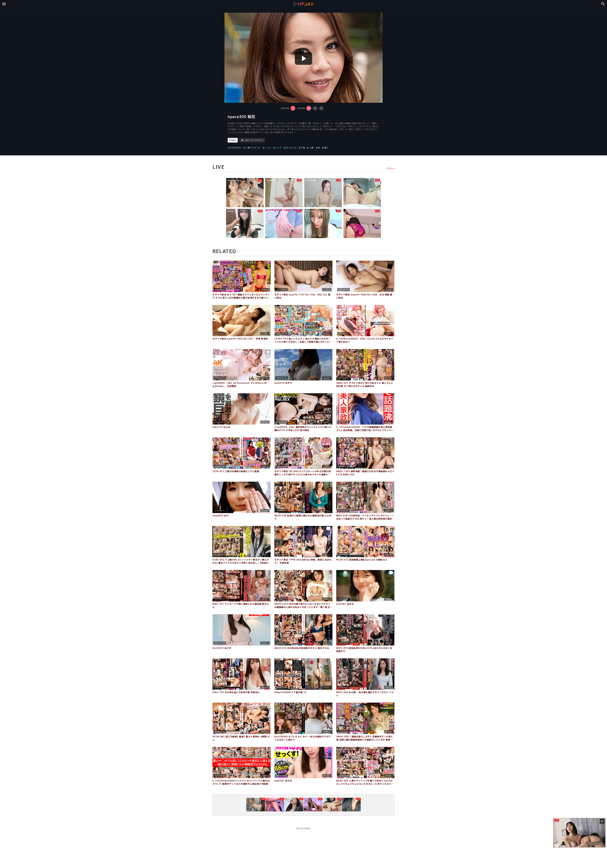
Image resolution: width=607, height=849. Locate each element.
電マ (326, 147)
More (391, 168)
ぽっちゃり (291, 147)
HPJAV (307, 828)
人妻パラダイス (253, 147)
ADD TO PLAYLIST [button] (254, 140)
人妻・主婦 (314, 147)
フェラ (278, 147)
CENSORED (235, 147)
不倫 (303, 147)
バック (268, 147)
